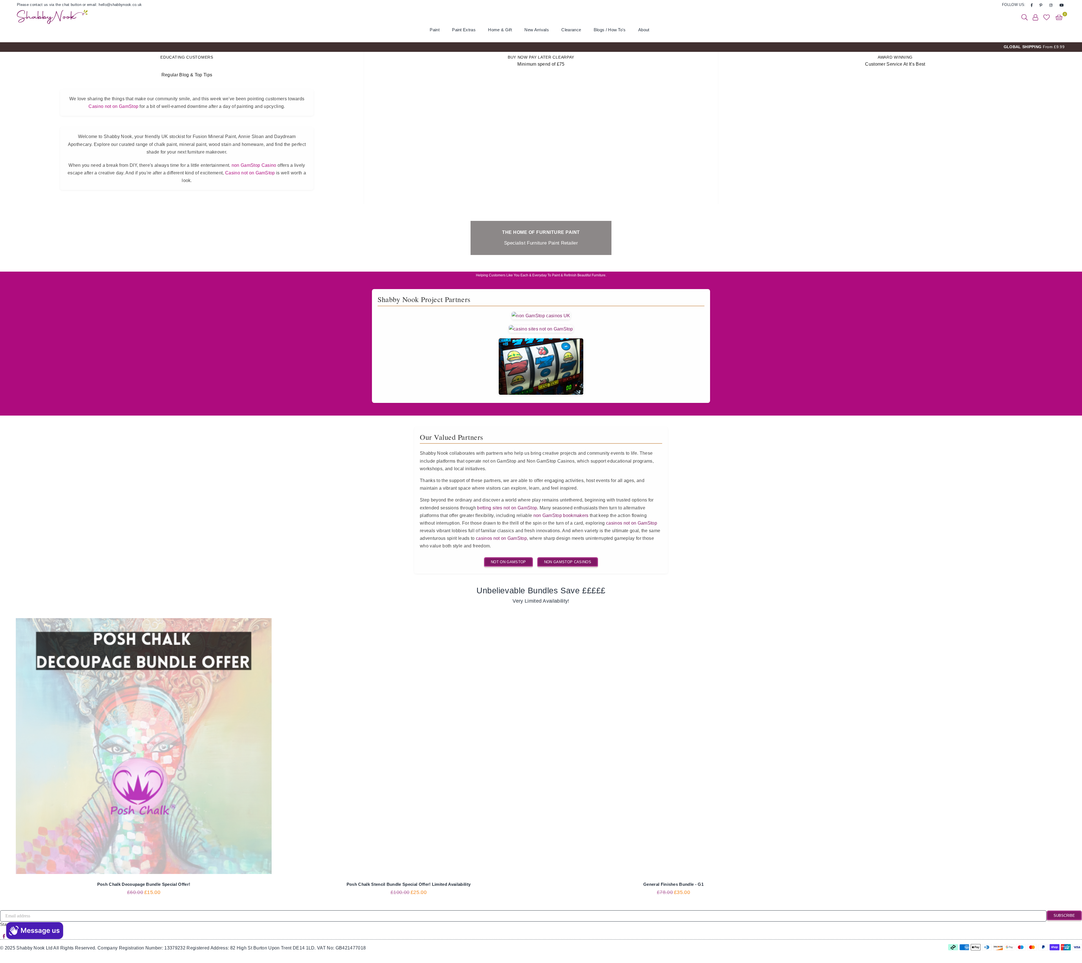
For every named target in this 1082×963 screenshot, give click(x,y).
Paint (435, 29)
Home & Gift (500, 29)
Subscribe (1064, 915)
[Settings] (1035, 17)
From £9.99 (1034, 47)
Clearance (571, 29)
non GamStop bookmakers (561, 515)
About (643, 29)
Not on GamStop (508, 562)
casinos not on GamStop (631, 523)
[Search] (1024, 17)
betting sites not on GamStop (507, 507)
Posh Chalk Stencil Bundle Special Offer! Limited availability (409, 884)
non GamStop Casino (254, 165)
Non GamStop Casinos (567, 562)
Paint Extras (464, 29)
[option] (541, 47)
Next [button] (1073, 47)
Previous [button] (9, 47)
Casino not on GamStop (113, 106)
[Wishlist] (1047, 17)
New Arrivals (536, 29)
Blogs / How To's (610, 29)
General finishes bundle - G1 (673, 884)
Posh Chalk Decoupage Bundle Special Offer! (143, 884)
